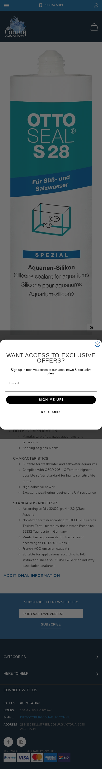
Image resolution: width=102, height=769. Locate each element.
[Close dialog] (97, 344)
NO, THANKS (51, 412)
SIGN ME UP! (51, 399)
